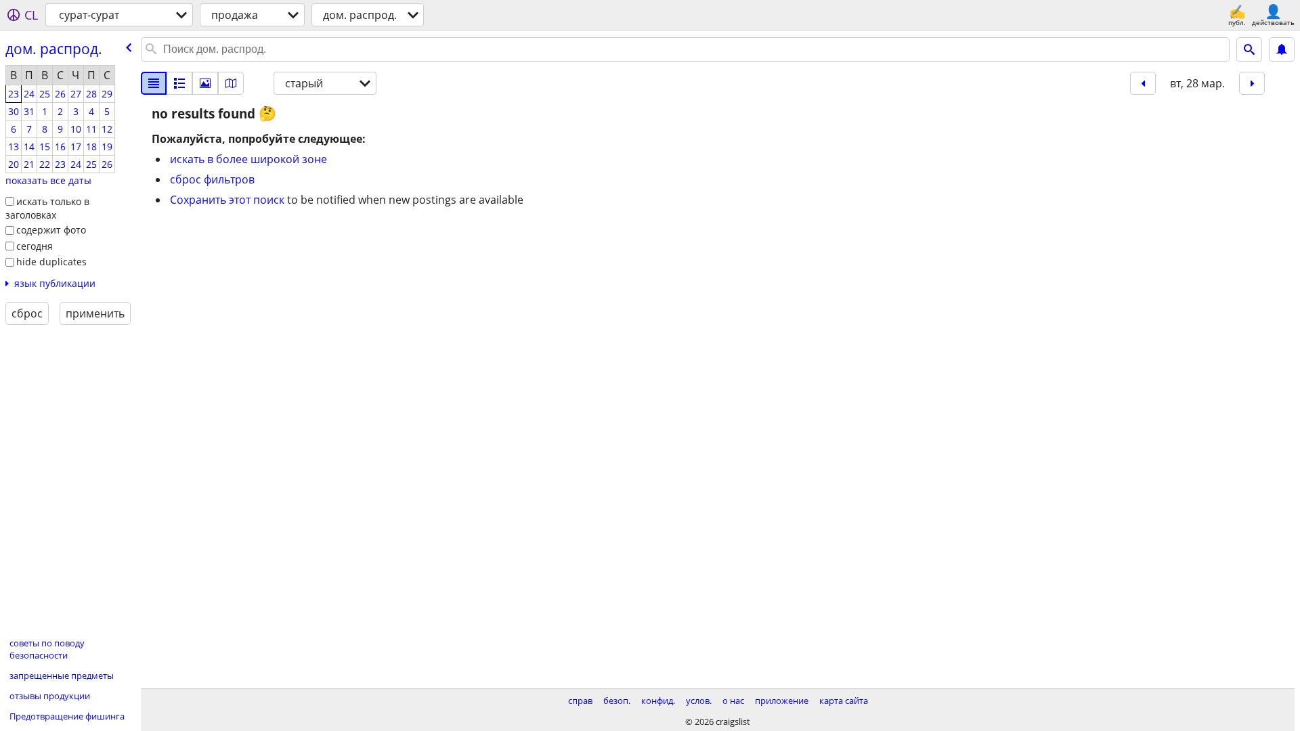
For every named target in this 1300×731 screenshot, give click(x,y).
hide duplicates (51, 261)
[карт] (231, 83)
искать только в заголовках (47, 208)
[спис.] (154, 83)
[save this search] (1282, 49)
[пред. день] (1143, 83)
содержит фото (51, 229)
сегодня (34, 246)
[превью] (179, 83)
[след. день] (1252, 83)
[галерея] (205, 83)
